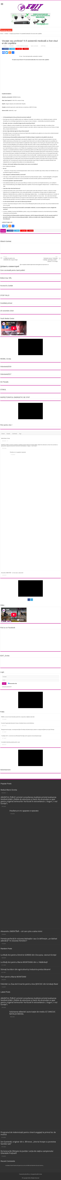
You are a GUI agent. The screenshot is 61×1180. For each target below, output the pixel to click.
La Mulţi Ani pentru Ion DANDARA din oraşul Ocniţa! (10, 258)
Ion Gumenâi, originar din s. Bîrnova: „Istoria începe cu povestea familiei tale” (28, 1143)
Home (1, 33)
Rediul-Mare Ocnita (5, 438)
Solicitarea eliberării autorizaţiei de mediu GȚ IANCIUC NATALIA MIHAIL (32, 1013)
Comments (14, 433)
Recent (3, 433)
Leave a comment (34, 45)
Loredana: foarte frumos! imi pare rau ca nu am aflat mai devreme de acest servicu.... (24, 1165)
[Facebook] (29, 599)
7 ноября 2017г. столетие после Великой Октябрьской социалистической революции (21, 735)
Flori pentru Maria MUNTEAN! (13, 977)
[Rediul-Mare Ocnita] (2, 437)
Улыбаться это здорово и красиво (18, 452)
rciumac (5, 45)
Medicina (22, 45)
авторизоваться (45, 264)
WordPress (27, 1174)
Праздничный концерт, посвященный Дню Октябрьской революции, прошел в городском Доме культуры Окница (27, 729)
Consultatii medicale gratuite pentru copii (10, 742)
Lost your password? (7, 686)
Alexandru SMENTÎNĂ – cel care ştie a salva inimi (12, 572)
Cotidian (6, 33)
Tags (20, 433)
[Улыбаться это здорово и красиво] (5, 510)
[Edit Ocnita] (30, 7)
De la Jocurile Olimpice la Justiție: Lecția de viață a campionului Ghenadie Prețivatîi (27, 1152)
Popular (8, 433)
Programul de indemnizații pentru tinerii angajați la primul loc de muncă (28, 1133)
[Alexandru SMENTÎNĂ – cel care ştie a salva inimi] (2, 571)
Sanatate (26, 45)
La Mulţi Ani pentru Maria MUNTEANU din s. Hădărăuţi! (24, 962)
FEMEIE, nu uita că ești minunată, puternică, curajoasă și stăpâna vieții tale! (17, 716)
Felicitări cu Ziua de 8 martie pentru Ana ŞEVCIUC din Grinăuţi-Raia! (29, 984)
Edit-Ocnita (39, 1174)
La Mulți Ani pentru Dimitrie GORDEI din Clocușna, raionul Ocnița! (28, 955)
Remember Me (13, 683)
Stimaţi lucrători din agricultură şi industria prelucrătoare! (25, 969)
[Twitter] (31, 599)
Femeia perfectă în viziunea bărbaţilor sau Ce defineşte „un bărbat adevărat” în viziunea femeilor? (29, 940)
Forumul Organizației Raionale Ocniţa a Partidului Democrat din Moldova (17, 723)
